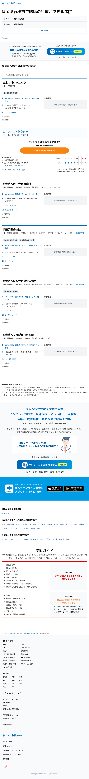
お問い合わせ (7, 746)
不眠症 (49, 524)
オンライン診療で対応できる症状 (66, 57)
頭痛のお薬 (24, 651)
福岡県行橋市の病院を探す (32, 633)
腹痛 (33, 528)
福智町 (68, 539)
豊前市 (61, 539)
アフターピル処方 (27, 664)
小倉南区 (34, 539)
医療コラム (6, 706)
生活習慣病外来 (26, 661)
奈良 (20, 680)
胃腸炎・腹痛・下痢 (9, 664)
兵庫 (13, 687)
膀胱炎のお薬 (25, 657)
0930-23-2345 (10, 205)
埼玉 (4, 687)
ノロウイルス (24, 528)
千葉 (13, 677)
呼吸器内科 (6, 513)
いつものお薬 (25, 647)
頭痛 (38, 528)
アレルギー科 (7, 667)
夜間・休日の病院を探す (11, 709)
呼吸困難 (10, 524)
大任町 (47, 539)
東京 (4, 680)
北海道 (5, 677)
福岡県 (20, 633)
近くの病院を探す (11, 633)
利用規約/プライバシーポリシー (13, 750)
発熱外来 (6, 644)
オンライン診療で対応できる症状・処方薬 (39, 472)
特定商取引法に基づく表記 (12, 755)
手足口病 (63, 524)
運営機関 (6, 759)
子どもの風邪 (35, 524)
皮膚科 (23, 644)
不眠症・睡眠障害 (9, 661)
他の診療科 (80, 233)
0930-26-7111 (10, 310)
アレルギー (73, 524)
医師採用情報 (7, 724)
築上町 (20, 539)
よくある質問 (7, 742)
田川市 (54, 539)
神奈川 (5, 683)
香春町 (27, 539)
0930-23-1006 (10, 256)
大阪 (13, 683)
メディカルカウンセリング (12, 693)
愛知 (13, 680)
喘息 (3, 524)
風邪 (43, 524)
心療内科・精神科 (9, 654)
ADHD (56, 524)
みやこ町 (12, 539)
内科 (4, 647)
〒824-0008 (21, 194)
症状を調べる (7, 702)
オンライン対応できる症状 (15, 169)
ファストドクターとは (10, 699)
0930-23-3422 (10, 359)
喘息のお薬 (24, 654)
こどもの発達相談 (9, 657)
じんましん (13, 528)
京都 (20, 677)
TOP (3, 633)
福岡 (20, 683)
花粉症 (82, 524)
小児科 (5, 651)
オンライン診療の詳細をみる (44, 150)
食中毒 (4, 528)
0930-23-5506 (10, 112)
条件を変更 (44, 30)
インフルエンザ (22, 524)
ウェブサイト (10, 209)
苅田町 (4, 539)
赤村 (41, 539)
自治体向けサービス (9, 718)
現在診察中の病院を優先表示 (17, 75)
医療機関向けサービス (10, 715)
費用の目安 (60, 472)
